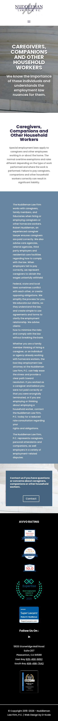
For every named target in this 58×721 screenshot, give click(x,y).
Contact (31, 498)
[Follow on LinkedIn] (29, 636)
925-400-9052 (34, 659)
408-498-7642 (35, 663)
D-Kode (46, 714)
